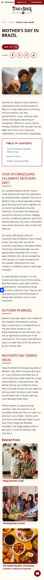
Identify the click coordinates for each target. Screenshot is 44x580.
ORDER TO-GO (22, 2)
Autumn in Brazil (14, 156)
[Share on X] (19, 55)
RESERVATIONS (36, 2)
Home (4, 22)
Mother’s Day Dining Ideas (18, 161)
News (11, 22)
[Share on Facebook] (12, 55)
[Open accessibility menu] (2, 290)
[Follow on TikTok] (33, 55)
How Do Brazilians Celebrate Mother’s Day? (19, 150)
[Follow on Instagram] (26, 55)
